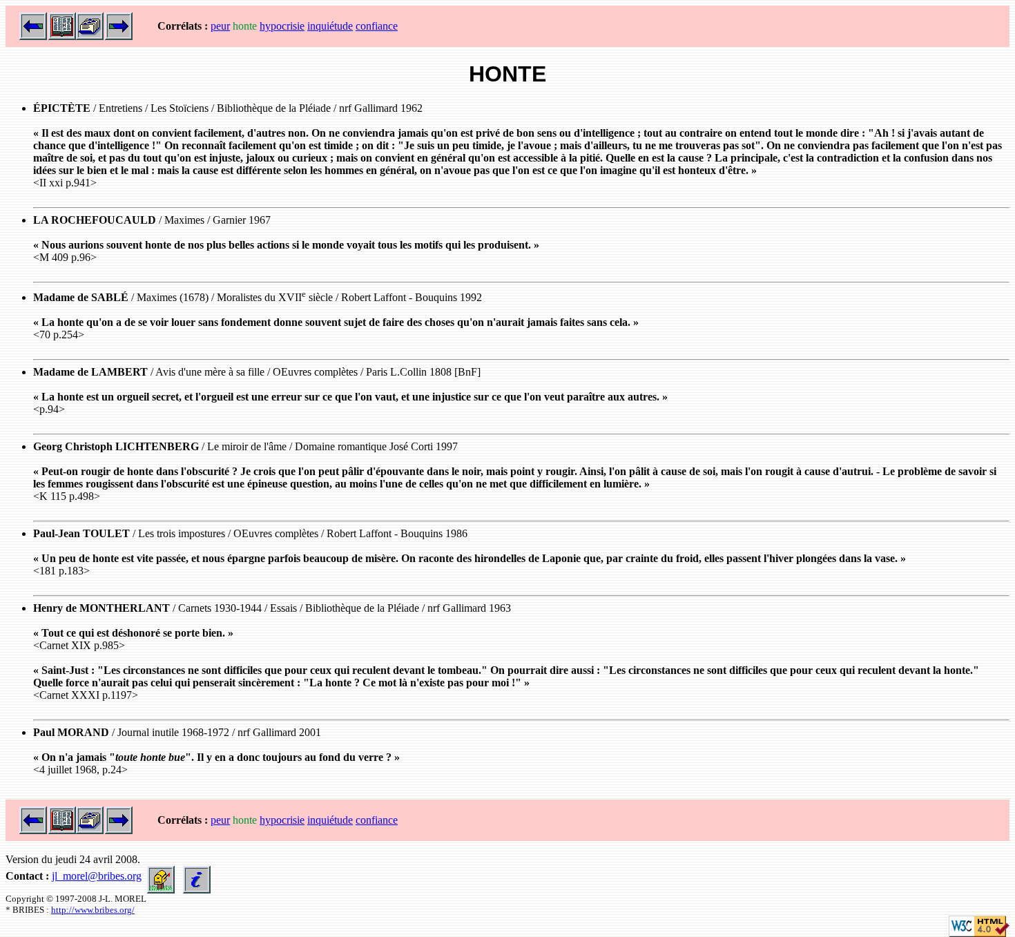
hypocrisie (282, 26)
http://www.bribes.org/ (93, 910)
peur (220, 26)
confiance (377, 26)
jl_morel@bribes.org (97, 876)
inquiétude (330, 26)
